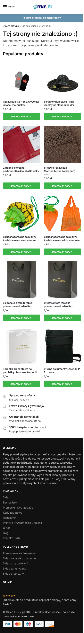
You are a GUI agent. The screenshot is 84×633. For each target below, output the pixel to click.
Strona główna (11, 25)
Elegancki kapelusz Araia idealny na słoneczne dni (59, 103)
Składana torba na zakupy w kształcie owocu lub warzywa (62, 238)
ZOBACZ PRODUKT (22, 116)
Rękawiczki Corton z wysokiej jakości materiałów (21, 103)
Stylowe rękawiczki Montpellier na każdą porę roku (59, 171)
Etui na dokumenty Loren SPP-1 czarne (62, 370)
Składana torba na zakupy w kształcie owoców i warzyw (19, 238)
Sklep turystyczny (14, 568)
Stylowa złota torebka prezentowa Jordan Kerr (58, 304)
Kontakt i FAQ (11, 538)
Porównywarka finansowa (19, 553)
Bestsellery (10, 502)
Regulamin (9, 517)
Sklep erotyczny (13, 573)
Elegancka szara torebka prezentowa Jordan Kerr (17, 304)
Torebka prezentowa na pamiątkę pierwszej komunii (20, 370)
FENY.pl (19, 612)
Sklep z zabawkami (15, 563)
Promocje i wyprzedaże (18, 507)
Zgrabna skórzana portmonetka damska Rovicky (21, 169)
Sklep (6, 497)
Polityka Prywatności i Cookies (22, 522)
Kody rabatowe (12, 512)
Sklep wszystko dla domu (19, 558)
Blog (6, 533)
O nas (6, 527)
